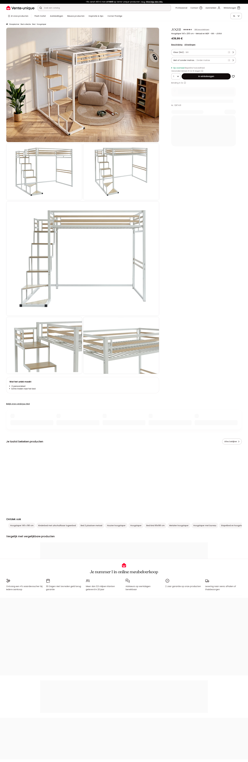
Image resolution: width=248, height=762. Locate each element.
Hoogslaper (41, 24)
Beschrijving (176, 44)
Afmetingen (189, 44)
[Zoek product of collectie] (41, 8)
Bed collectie (26, 24)
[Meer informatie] (202, 71)
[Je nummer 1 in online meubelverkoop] (20, 8)
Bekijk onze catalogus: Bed (18, 404)
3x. (182, 83)
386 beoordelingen (201, 30)
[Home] (7, 24)
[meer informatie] (185, 83)
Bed (33, 24)
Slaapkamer (14, 24)
